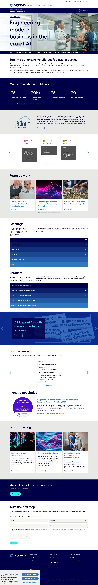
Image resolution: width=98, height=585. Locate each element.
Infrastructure (15, 249)
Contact (84, 10)
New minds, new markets (75, 560)
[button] (9, 151)
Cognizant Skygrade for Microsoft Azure (23, 290)
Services (38, 5)
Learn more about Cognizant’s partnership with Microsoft (27, 104)
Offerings (44, 52)
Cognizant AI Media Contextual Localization (24, 305)
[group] (49, 150)
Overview (12, 52)
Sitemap (49, 580)
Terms (53, 580)
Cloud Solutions (18, 9)
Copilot (55, 70)
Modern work (15, 240)
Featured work (38, 52)
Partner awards (56, 52)
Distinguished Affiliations (27, 52)
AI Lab (71, 559)
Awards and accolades (55, 564)
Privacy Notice (59, 580)
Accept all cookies (30, 574)
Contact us (81, 52)
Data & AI (14, 254)
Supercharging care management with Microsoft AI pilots (72, 455)
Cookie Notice (67, 580)
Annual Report (53, 560)
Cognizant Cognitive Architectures (21, 285)
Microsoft (41, 361)
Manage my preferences (30, 582)
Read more (40, 128)
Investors (79, 1)
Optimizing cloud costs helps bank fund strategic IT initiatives (48, 204)
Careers (66, 1)
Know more (40, 382)
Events (74, 1)
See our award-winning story (55, 413)
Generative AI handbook (48, 453)
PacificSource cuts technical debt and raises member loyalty (21, 204)
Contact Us (32, 569)
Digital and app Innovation (19, 259)
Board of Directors (54, 562)
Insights (44, 5)
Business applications (17, 244)
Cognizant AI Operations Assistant (21, 295)
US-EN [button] (85, 1)
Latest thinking (74, 52)
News (70, 1)
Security (13, 264)
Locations (52, 559)
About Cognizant (53, 557)
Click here (14, 494)
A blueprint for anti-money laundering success (28, 326)
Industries (31, 5)
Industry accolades (65, 52)
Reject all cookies (30, 578)
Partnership (18, 52)
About (50, 5)
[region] (20, 577)
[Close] (38, 571)
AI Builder (72, 557)
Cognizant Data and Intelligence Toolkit (23, 300)
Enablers (50, 52)
